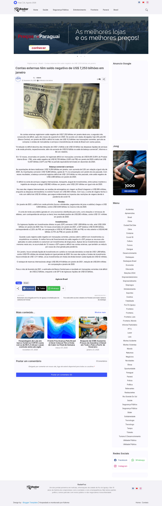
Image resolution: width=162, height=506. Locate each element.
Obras (129, 365)
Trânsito (130, 432)
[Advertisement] (130, 103)
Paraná (106, 10)
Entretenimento (79, 10)
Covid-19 (129, 237)
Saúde (45, 10)
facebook (122, 460)
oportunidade (129, 369)
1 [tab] (77, 56)
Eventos (130, 297)
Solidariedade (129, 416)
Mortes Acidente (129, 341)
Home (35, 10)
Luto (129, 337)
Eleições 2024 (129, 273)
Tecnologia (129, 420)
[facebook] (139, 2)
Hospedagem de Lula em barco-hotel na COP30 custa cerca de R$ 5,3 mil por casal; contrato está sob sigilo (30, 344)
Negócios (130, 357)
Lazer (130, 333)
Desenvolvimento (130, 253)
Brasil (116, 10)
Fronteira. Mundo (129, 321)
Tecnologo (129, 424)
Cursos (129, 245)
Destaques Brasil (129, 261)
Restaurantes (130, 392)
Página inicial (32, 63)
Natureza (129, 353)
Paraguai (129, 373)
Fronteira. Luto (129, 317)
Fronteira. (129, 313)
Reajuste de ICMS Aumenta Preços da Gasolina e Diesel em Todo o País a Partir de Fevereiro (93, 344)
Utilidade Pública (129, 440)
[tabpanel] (81, 35)
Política (130, 385)
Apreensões (130, 213)
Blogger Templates (30, 502)
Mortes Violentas (129, 345)
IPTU (130, 329)
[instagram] (147, 2)
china (130, 221)
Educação (130, 269)
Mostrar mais (100, 312)
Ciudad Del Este (130, 225)
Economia (130, 265)
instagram (122, 466)
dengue (130, 249)
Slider (129, 412)
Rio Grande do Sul (130, 397)
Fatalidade (130, 301)
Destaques (130, 257)
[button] (146, 9)
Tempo (130, 428)
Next (151, 35)
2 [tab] (81, 56)
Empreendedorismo (129, 277)
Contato (145, 502)
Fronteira (94, 10)
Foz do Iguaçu (129, 305)
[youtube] (143, 2)
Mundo (129, 349)
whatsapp (140, 460)
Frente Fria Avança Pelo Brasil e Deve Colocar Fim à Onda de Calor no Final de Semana (62, 343)
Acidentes (130, 209)
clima (130, 229)
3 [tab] (84, 56)
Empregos (130, 285)
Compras (129, 233)
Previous (11, 35)
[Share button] (63, 288)
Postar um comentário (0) (61, 375)
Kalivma (66, 502)
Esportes (129, 293)
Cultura (129, 241)
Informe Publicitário (129, 325)
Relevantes (129, 388)
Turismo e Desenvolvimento (130, 436)
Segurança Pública (61, 10)
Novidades (129, 361)
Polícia (129, 381)
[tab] (35, 9)
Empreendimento (129, 281)
